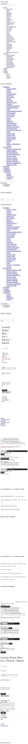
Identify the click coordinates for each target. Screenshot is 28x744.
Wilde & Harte (10, 20)
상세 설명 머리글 (5, 419)
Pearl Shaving (10, 36)
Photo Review (6, 456)
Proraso (8, 49)
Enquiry (8, 78)
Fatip (8, 25)
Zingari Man (9, 44)
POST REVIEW (4, 458)
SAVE (2, 454)
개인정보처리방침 (4, 725)
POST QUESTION (5, 606)
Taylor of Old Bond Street (12, 52)
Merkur (8, 11)
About (8, 74)
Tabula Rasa (9, 48)
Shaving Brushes (10, 64)
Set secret (4, 626)
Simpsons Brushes (11, 39)
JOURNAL (6, 71)
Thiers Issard (9, 28)
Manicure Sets (10, 67)
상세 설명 (3, 421)
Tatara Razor (9, 13)
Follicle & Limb (10, 40)
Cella (8, 51)
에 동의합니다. (11, 446)
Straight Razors (10, 57)
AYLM (8, 43)
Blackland (9, 14)
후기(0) (3, 418)
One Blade (9, 30)
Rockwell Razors (10, 24)
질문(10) (3, 424)
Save (10, 628)
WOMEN (5, 68)
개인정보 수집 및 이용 (7, 446)
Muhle (8, 10)
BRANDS (5, 7)
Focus (8, 32)
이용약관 (2, 723)
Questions (9, 76)
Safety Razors (10, 56)
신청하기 (3, 712)
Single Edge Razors (11, 59)
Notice (8, 75)
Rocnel (8, 17)
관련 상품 (3, 425)
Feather (8, 21)
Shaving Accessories (11, 66)
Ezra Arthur (9, 29)
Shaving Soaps (10, 62)
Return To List (4, 628)
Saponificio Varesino (11, 41)
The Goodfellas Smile (11, 26)
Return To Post (4, 643)
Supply (8, 33)
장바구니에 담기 (4, 695)
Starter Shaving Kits (11, 55)
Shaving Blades (10, 63)
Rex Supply (9, 16)
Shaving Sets (9, 60)
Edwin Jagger (9, 9)
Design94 (9, 18)
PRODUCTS (6, 53)
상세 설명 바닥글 (5, 422)
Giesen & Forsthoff (11, 22)
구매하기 (3, 652)
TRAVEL (5, 70)
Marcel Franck (10, 37)
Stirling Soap (9, 47)
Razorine (8, 34)
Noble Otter (9, 45)
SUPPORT (6, 72)
